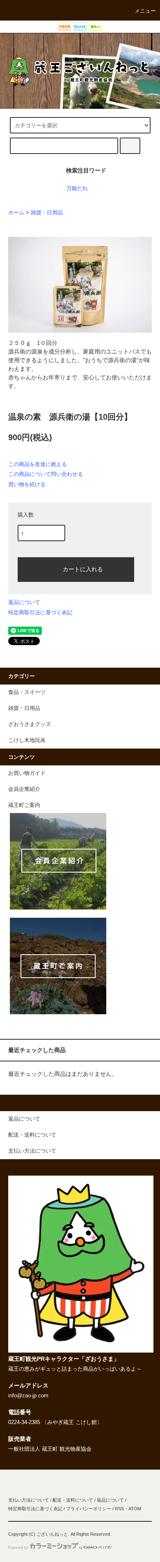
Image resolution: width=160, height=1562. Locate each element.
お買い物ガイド (27, 773)
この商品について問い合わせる (45, 474)
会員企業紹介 (24, 789)
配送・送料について (73, 1500)
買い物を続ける (27, 484)
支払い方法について (28, 1500)
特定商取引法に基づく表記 (40, 612)
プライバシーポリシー (88, 1508)
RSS (119, 1508)
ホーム (16, 213)
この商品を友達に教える (37, 464)
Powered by (18, 1548)
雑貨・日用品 (47, 213)
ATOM (134, 1508)
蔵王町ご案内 (24, 805)
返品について (24, 602)
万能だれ (77, 188)
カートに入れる (83, 569)
